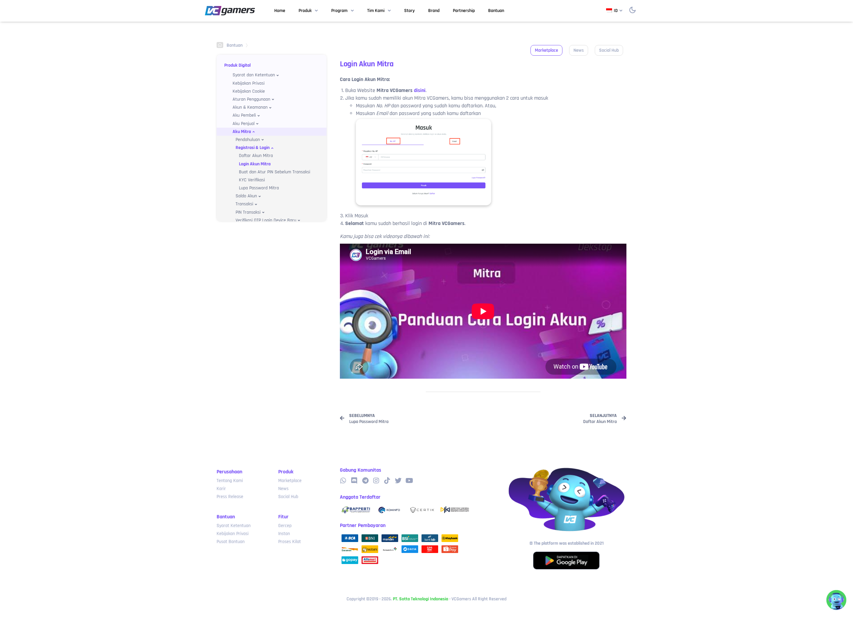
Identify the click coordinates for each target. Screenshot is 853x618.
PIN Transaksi (248, 212)
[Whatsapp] (343, 480)
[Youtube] (409, 480)
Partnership (464, 11)
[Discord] (354, 480)
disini (420, 90)
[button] (546, 50)
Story (409, 11)
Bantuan (496, 11)
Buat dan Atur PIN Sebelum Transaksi (274, 172)
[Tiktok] (387, 480)
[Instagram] (376, 480)
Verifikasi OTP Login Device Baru (266, 220)
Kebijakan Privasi (249, 83)
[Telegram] (365, 480)
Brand (433, 11)
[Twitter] (398, 480)
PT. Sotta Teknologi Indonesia (420, 599)
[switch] (632, 10)
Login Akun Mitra (255, 164)
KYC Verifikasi (252, 180)
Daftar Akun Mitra (256, 156)
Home (279, 11)
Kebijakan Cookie (249, 91)
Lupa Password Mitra (259, 188)
